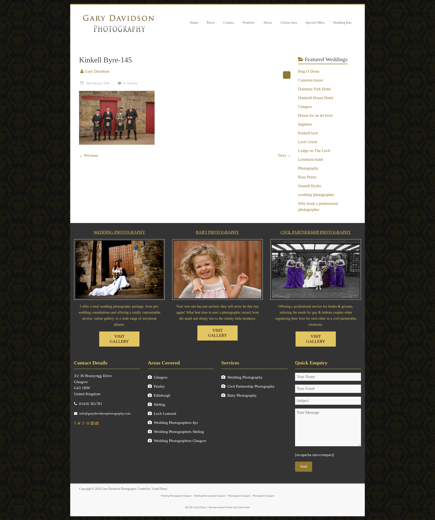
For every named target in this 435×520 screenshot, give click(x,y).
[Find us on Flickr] (92, 423)
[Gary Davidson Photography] (118, 13)
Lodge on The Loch (314, 150)
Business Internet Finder (220, 507)
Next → (284, 155)
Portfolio (249, 22)
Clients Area (288, 22)
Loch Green (307, 142)
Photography (308, 168)
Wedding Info (342, 22)
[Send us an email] (97, 423)
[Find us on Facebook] (75, 423)
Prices (211, 22)
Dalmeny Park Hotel (314, 89)
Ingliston (305, 124)
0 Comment (130, 83)
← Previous (88, 155)
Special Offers (315, 22)
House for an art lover (315, 115)
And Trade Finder (241, 507)
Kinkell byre (308, 133)
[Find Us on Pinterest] (88, 423)
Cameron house (310, 80)
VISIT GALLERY (119, 339)
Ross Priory (307, 177)
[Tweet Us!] (79, 423)
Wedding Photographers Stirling (179, 432)
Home (194, 22)
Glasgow (305, 106)
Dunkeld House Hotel (315, 98)
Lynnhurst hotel (310, 159)
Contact (228, 22)
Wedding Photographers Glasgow (180, 441)
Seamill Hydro (309, 186)
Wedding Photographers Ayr (176, 423)
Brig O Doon (308, 71)
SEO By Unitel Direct (195, 507)
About (267, 22)
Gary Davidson (97, 71)
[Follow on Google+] (83, 423)
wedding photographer (316, 195)
